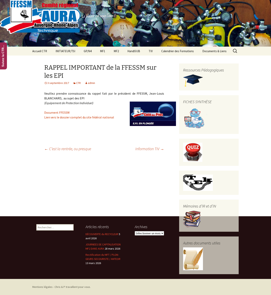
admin (91, 83)
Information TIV (149, 148)
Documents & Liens (214, 51)
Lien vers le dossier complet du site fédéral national (79, 117)
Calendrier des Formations (177, 51)
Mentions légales (42, 287)
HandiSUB (133, 51)
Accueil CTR (39, 51)
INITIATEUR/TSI (65, 51)
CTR (78, 83)
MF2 (116, 51)
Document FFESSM (57, 112)
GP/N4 (87, 51)
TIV (151, 51)
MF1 (102, 51)
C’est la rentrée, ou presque (67, 148)
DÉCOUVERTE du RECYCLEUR (102, 234)
